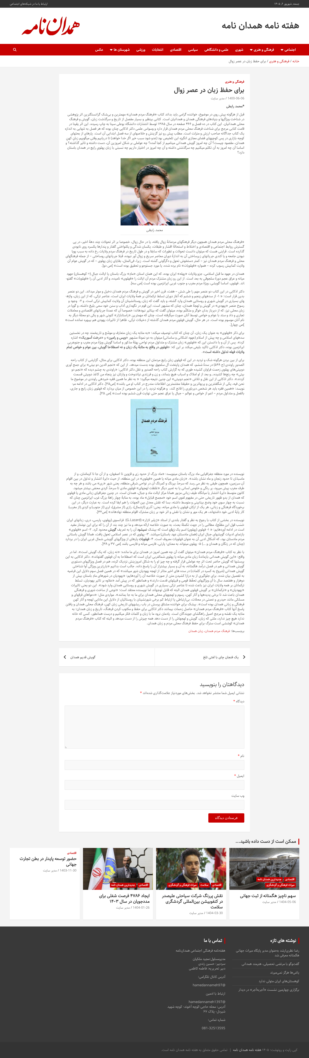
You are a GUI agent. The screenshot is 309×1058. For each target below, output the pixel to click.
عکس (99, 49)
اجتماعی (290, 49)
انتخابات (157, 49)
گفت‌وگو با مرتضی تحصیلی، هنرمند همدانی (270, 964)
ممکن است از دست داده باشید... (265, 841)
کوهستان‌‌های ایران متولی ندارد (279, 981)
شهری (239, 49)
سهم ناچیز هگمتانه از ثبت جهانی (268, 896)
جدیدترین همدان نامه (269, 879)
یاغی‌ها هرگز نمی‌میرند (284, 972)
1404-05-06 (287, 902)
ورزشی (140, 49)
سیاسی (193, 49)
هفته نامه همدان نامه (260, 26)
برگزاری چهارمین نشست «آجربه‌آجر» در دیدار (268, 989)
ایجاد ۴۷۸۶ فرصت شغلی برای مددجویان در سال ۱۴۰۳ (124, 899)
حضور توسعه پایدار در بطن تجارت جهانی (48, 861)
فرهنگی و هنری (264, 49)
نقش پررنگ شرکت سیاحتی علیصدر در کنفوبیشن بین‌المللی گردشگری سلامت (192, 901)
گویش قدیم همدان (82, 657)
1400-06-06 (236, 98)
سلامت (204, 885)
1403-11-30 (68, 870)
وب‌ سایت (237, 795)
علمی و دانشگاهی (216, 49)
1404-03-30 (214, 913)
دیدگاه (238, 701)
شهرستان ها (122, 49)
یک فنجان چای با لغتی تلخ (221, 657)
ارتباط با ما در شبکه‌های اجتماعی (29, 4)
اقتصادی (175, 49)
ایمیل (239, 775)
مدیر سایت (218, 98)
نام (241, 756)
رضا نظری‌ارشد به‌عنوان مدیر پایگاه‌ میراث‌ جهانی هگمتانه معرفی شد (267, 953)
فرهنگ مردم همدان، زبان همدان (209, 631)
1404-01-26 (141, 907)
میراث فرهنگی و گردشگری (280, 885)
